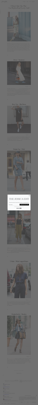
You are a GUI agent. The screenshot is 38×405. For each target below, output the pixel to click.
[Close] (29, 195)
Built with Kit (19, 208)
